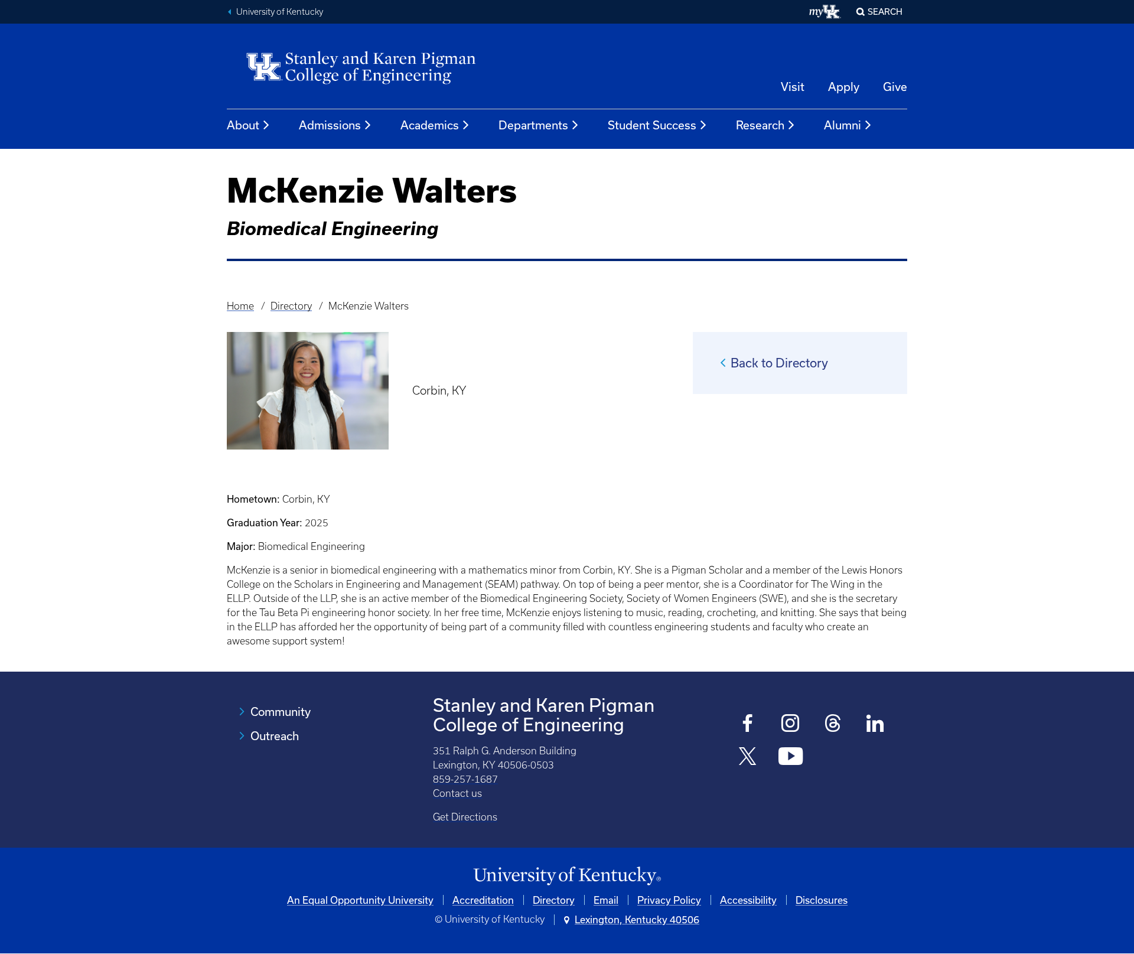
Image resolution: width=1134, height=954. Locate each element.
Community (280, 711)
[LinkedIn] (875, 724)
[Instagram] (790, 724)
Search (885, 11)
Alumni (842, 125)
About (243, 125)
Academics (429, 125)
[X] (748, 757)
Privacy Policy (669, 900)
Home (240, 306)
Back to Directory (779, 363)
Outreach (274, 736)
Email (606, 900)
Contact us (457, 793)
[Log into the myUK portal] (825, 12)
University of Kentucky (279, 12)
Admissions (330, 125)
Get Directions (465, 817)
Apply (843, 86)
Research (760, 125)
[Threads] (833, 724)
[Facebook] (748, 724)
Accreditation (483, 900)
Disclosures (822, 900)
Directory (291, 306)
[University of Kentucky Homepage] (567, 876)
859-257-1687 (465, 779)
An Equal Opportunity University (360, 900)
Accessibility (748, 900)
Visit (792, 86)
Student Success (652, 125)
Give (895, 86)
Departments (533, 125)
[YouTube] (790, 757)
